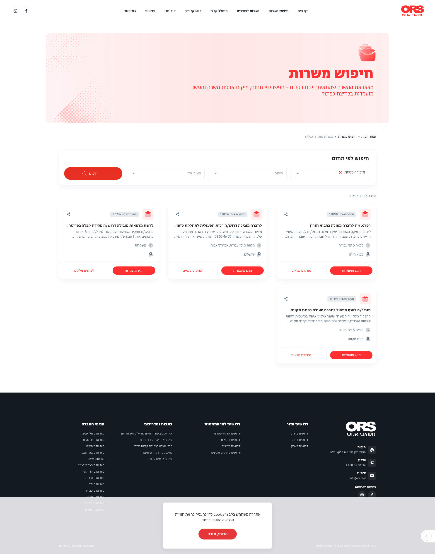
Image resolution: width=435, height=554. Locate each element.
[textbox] (279, 173)
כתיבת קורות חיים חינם (157, 452)
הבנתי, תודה (218, 534)
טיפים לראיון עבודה (159, 459)
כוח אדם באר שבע (93, 452)
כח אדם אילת (96, 459)
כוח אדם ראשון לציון (91, 465)
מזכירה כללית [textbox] (352, 173)
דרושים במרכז (299, 440)
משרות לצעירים (248, 11)
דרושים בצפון (299, 446)
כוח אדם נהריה (95, 478)
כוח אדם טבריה (94, 491)
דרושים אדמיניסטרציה (226, 433)
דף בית (302, 11)
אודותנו (170, 11)
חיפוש (93, 173)
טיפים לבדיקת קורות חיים (156, 440)
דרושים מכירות (231, 446)
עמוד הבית (368, 136)
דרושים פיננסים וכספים (225, 452)
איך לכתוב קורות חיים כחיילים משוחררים (146, 433)
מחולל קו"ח (219, 11)
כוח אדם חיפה (95, 446)
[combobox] (329, 175)
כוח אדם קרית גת (93, 471)
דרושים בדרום (299, 433)
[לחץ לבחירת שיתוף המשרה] (286, 214)
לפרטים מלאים (301, 270)
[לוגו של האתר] (412, 10)
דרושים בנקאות (230, 440)
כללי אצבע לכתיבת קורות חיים (153, 446)
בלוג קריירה (193, 11)
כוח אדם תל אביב (93, 433)
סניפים (150, 11)
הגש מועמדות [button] (351, 270)
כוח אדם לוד (96, 484)
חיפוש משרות (278, 11)
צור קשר (130, 11)
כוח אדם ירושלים (93, 440)
